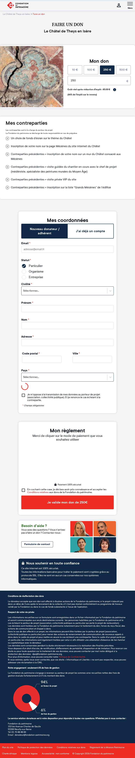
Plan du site (7, 747)
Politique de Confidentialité (72, 657)
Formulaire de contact (37, 544)
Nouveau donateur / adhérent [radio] (44, 231)
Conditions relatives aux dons (71, 747)
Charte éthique (9, 753)
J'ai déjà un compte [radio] (90, 231)
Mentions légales (29, 753)
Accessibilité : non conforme (55, 753)
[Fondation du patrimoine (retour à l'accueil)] (17, 5)
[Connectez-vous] (119, 5)
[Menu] (130, 4)
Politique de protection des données (35, 747)
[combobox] (23, 291)
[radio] (75, 70)
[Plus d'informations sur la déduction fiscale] (114, 89)
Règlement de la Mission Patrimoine (107, 747)
